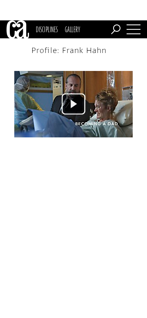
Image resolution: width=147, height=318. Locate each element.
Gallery (72, 29)
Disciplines (47, 29)
